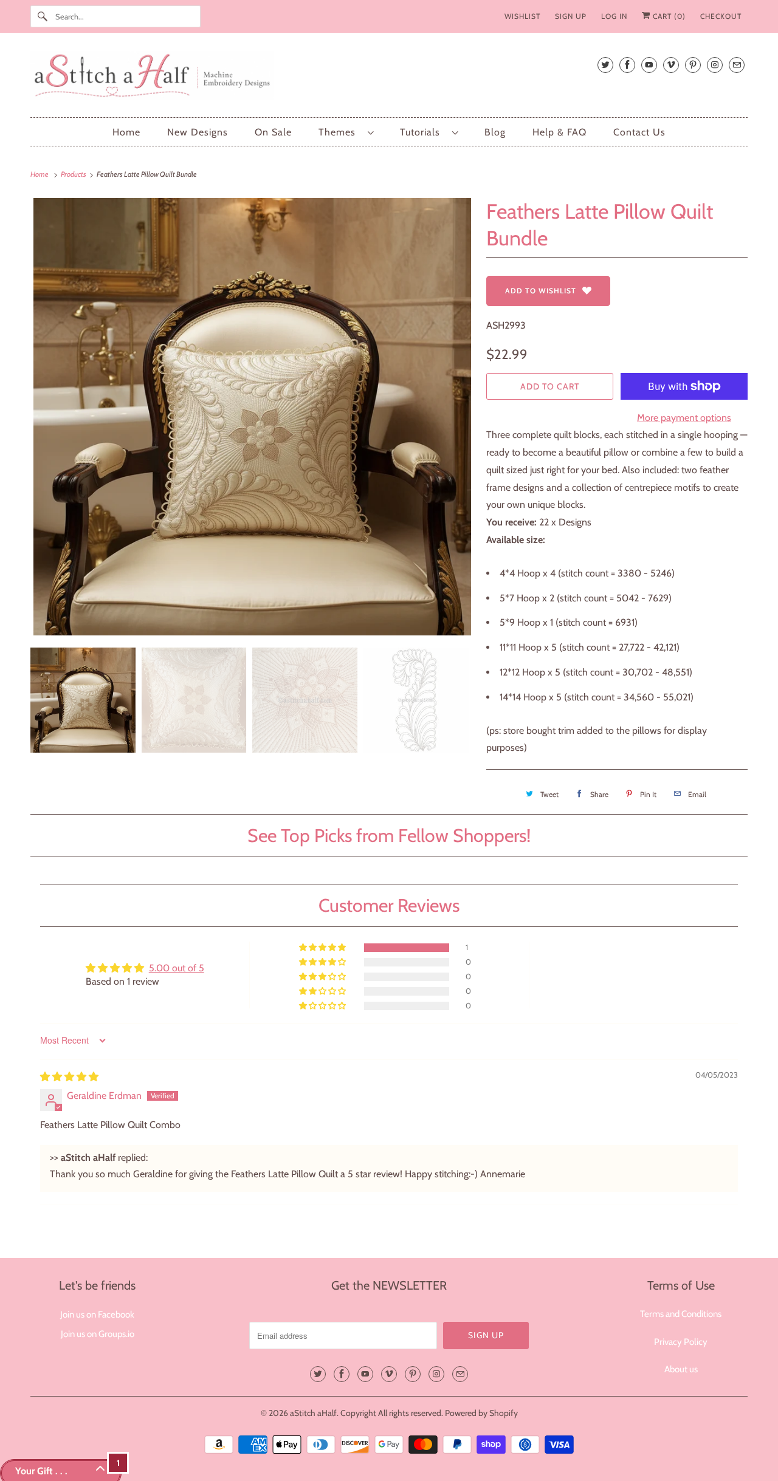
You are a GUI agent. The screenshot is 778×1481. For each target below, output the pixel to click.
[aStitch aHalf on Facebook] (627, 64)
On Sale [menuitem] (273, 132)
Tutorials (423, 132)
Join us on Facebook (97, 1314)
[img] (69, 1077)
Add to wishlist (540, 290)
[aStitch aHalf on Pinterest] (693, 64)
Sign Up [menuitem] (571, 16)
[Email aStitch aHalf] (737, 64)
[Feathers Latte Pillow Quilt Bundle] (252, 416)
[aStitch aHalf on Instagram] (715, 64)
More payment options (684, 417)
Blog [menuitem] (495, 132)
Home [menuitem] (126, 132)
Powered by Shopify (481, 1412)
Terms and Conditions (680, 1313)
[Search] (42, 16)
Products (74, 174)
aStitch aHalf (313, 1412)
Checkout (721, 16)
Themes (340, 132)
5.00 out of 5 (176, 968)
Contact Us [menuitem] (639, 132)
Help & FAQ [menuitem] (559, 132)
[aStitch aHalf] (389, 78)
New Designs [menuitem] (197, 132)
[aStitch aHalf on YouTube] (649, 64)
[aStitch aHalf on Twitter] (605, 64)
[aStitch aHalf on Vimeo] (671, 64)
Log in (614, 16)
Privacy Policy (680, 1341)
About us (681, 1369)
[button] (323, 947)
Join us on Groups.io (97, 1334)
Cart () (668, 16)
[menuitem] (345, 132)
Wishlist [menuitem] (522, 16)
